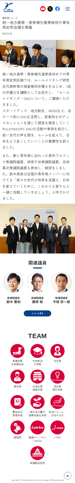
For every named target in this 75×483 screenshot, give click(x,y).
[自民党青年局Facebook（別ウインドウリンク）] (57, 8)
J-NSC (57, 437)
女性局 (57, 361)
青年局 (17, 386)
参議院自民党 (37, 455)
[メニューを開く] (67, 9)
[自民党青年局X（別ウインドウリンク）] (50, 8)
